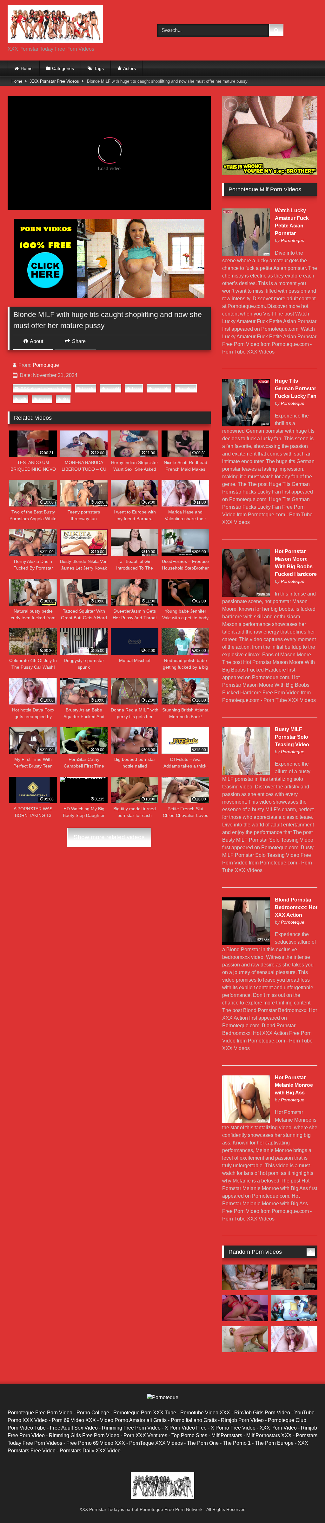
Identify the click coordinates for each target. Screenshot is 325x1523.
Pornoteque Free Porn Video (40, 1412)
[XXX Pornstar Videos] (72, 25)
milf (23, 399)
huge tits (161, 388)
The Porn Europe (274, 1443)
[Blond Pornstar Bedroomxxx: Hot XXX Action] (246, 943)
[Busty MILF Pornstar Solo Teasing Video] (246, 773)
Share (78, 341)
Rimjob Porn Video (242, 1420)
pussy (44, 399)
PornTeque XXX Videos (156, 1443)
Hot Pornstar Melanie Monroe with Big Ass (294, 1085)
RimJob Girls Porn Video (262, 1412)
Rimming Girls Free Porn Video (84, 1435)
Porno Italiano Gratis (194, 1420)
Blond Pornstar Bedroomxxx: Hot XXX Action (296, 907)
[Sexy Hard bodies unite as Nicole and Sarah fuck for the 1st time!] (294, 1339)
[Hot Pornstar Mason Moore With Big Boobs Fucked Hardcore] (246, 595)
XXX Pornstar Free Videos (54, 81)
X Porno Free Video (233, 1428)
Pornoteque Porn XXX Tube (144, 1412)
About (36, 341)
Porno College (92, 1412)
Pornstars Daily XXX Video (90, 1450)
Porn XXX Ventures (145, 1435)
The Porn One (203, 1443)
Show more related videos (109, 837)
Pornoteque (46, 365)
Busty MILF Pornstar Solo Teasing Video (292, 737)
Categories (63, 68)
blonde (88, 388)
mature (188, 388)
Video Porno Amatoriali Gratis (133, 1420)
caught (113, 388)
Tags (99, 68)
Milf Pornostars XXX (269, 1435)
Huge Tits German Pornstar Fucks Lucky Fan (295, 388)
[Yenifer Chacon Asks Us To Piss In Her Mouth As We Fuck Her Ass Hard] (245, 1277)
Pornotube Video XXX (205, 1412)
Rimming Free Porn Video (131, 1428)
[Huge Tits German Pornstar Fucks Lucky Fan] (246, 424)
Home (27, 68)
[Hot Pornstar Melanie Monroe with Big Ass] (246, 1121)
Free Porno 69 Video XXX (95, 1443)
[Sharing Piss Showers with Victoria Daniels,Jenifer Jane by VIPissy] (294, 1277)
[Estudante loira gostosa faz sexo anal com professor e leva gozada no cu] (245, 1339)
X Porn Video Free (186, 1428)
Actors (129, 68)
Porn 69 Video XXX (74, 1420)
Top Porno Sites (189, 1435)
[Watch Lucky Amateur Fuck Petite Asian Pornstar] (246, 254)
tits (66, 399)
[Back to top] (305, 1504)
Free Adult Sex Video (74, 1428)
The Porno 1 (237, 1443)
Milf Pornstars (226, 1435)
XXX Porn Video (278, 1428)
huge (136, 388)
